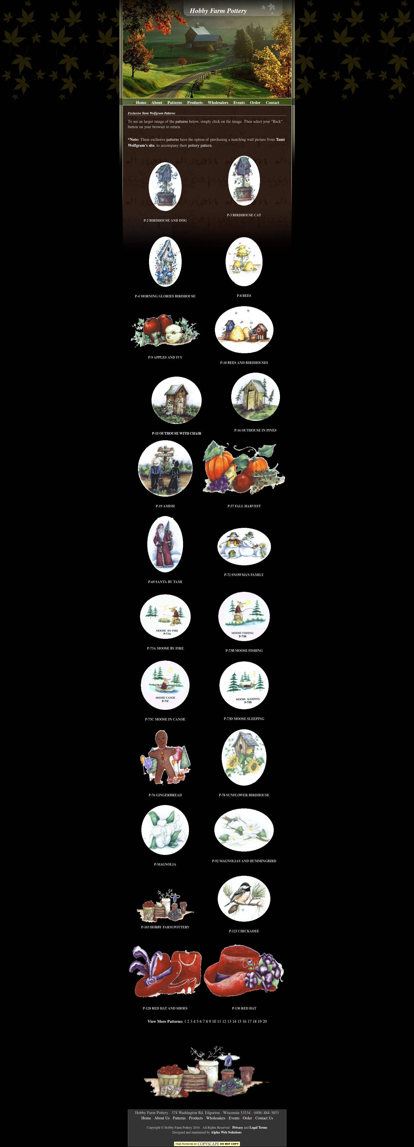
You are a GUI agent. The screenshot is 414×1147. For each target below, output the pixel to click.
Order (255, 102)
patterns (181, 121)
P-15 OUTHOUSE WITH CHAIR (176, 433)
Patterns (174, 102)
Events (239, 102)
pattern (206, 145)
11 (219, 1021)
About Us (162, 1118)
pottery (193, 145)
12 (224, 1021)
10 (214, 1021)
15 (239, 1021)
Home (141, 102)
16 (244, 1021)
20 (264, 1021)
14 (234, 1021)
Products (194, 102)
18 (255, 1021)
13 (229, 1021)
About (156, 102)
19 (260, 1021)
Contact (272, 102)
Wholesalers (218, 102)
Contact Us (264, 1118)
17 (249, 1021)
